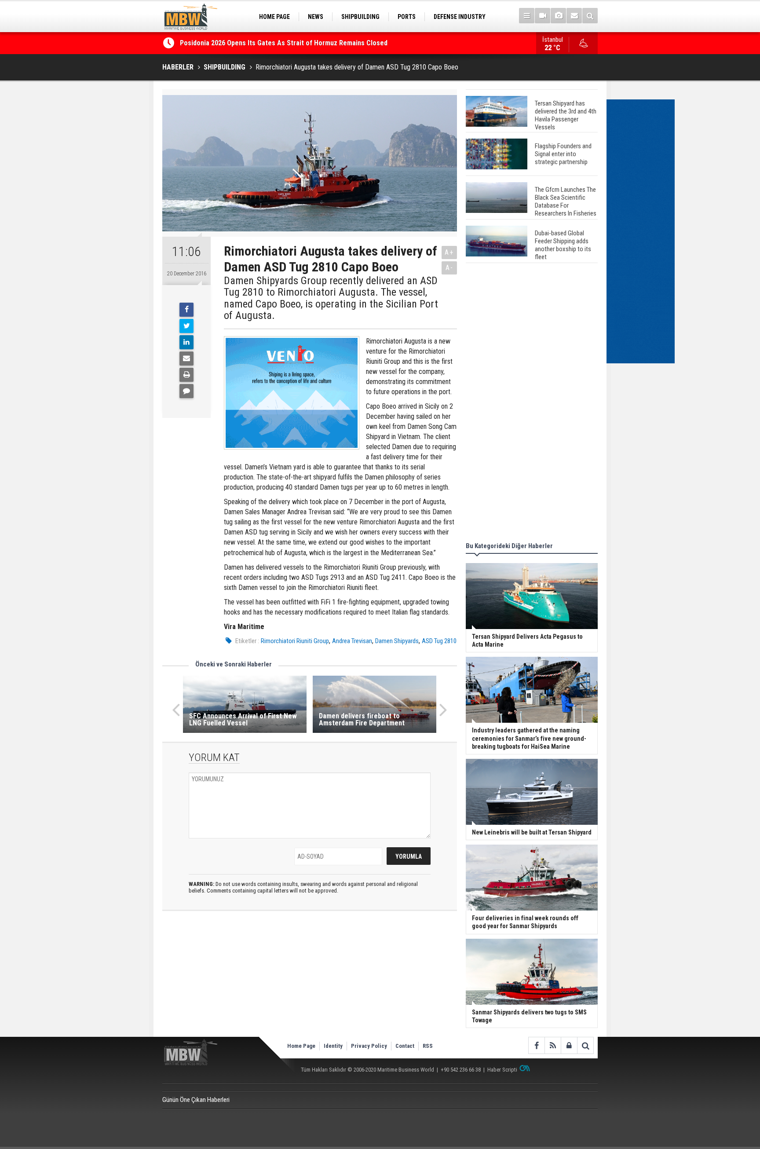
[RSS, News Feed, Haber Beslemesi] (552, 1045)
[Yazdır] (186, 375)
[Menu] (526, 15)
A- (449, 267)
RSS (428, 1046)
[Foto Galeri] (558, 15)
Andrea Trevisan (352, 641)
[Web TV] (542, 15)
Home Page (301, 1046)
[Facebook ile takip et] (536, 1045)
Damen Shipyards (397, 641)
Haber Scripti (502, 1069)
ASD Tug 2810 (439, 641)
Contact (404, 1046)
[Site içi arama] (590, 15)
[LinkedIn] (186, 342)
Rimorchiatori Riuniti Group (295, 641)
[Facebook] (186, 310)
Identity (333, 1046)
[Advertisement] (532, 404)
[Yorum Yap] (186, 391)
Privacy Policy (369, 1046)
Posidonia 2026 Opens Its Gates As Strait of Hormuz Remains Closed (284, 43)
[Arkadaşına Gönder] (186, 358)
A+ (449, 252)
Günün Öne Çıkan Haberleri (196, 1100)
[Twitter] (186, 326)
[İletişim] (574, 15)
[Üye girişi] (569, 1045)
